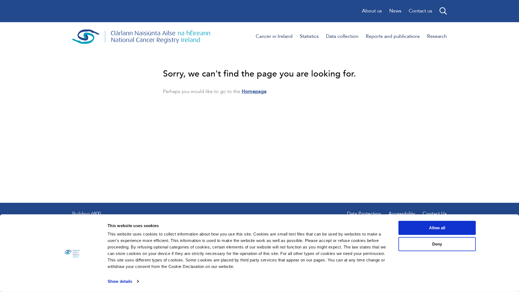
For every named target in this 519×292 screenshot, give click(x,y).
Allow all (437, 227)
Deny (437, 243)
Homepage (254, 91)
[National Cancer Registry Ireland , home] (141, 36)
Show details (120, 281)
